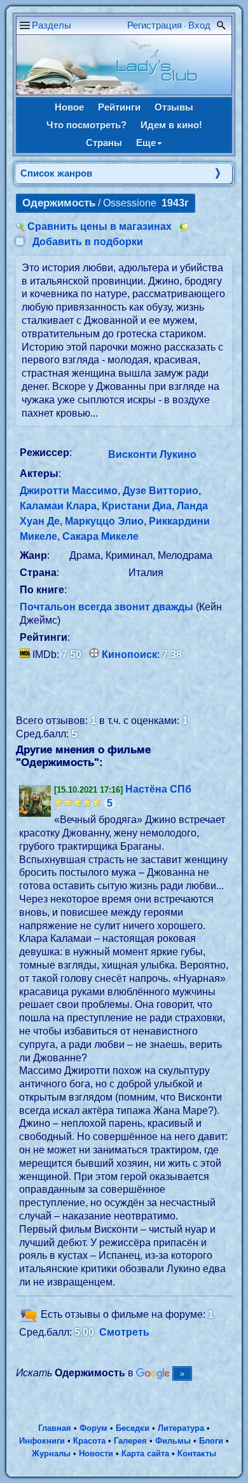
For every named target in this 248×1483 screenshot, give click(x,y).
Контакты (196, 1453)
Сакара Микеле (100, 536)
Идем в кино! (171, 124)
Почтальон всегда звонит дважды (106, 606)
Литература (181, 1428)
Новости (96, 1453)
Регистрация (154, 25)
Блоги (211, 1441)
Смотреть (124, 1332)
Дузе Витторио (160, 490)
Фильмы (173, 1441)
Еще (146, 142)
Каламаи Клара (58, 505)
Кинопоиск (129, 654)
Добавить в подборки (87, 241)
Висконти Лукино (152, 454)
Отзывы (174, 107)
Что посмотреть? (86, 124)
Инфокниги (42, 1441)
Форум (93, 1428)
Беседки (132, 1428)
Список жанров (56, 173)
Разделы (51, 25)
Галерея (130, 1441)
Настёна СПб (158, 789)
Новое (69, 107)
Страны (104, 142)
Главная (54, 1428)
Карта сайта (145, 1453)
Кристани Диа (137, 505)
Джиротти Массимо (69, 490)
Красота (89, 1441)
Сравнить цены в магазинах (99, 226)
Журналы (51, 1453)
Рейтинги (119, 107)
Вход (199, 25)
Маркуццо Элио (104, 521)
